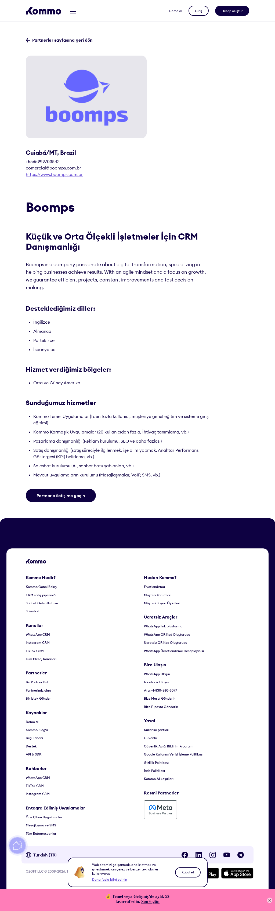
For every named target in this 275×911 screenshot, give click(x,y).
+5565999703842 (43, 161)
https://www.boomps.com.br (54, 174)
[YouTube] (226, 854)
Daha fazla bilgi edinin (109, 879)
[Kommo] (43, 11)
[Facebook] (184, 854)
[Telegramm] (240, 854)
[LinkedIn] (198, 854)
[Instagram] (212, 854)
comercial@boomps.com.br (53, 168)
